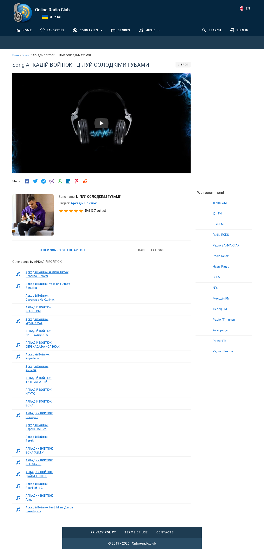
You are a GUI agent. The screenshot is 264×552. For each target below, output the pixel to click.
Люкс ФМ (220, 203)
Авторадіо (220, 330)
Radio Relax (221, 256)
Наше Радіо (221, 266)
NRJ (215, 288)
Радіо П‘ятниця (224, 319)
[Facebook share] (27, 181)
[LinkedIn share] (68, 181)
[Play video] (101, 123)
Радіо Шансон (223, 351)
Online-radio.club (144, 543)
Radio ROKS (221, 235)
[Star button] (61, 210)
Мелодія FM (221, 298)
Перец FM (220, 309)
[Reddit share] (84, 181)
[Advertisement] (224, 123)
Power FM (219, 341)
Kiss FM (218, 224)
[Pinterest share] (76, 181)
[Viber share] (51, 181)
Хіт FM (217, 214)
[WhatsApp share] (60, 181)
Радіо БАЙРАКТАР (226, 245)
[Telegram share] (43, 181)
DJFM (216, 277)
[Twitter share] (35, 181)
